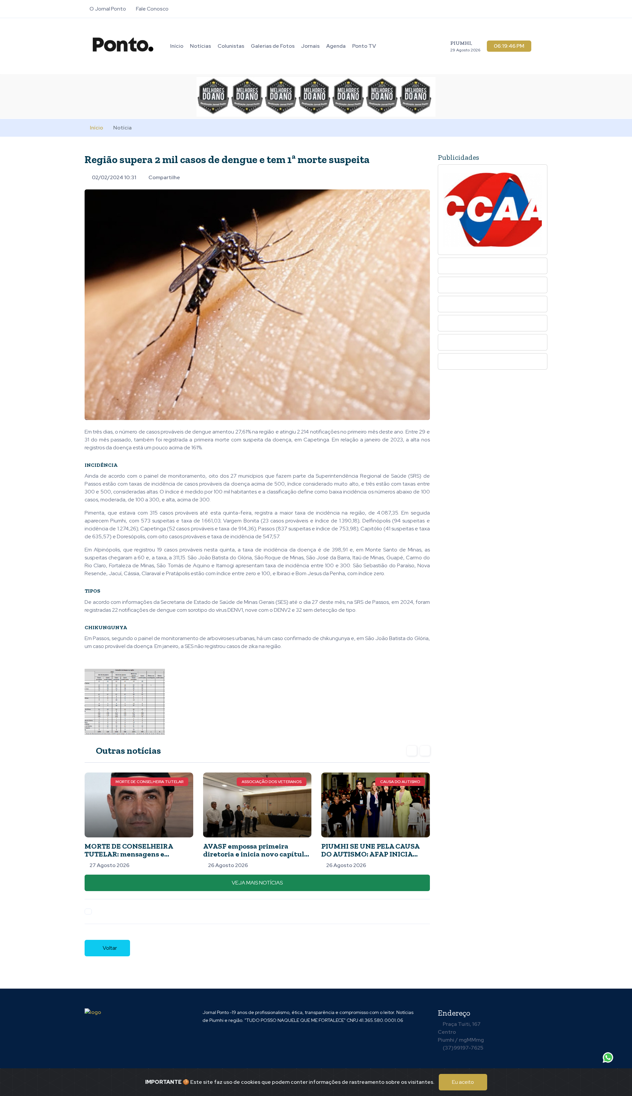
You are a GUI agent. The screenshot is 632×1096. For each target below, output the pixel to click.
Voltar (109, 947)
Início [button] (176, 45)
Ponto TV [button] (364, 45)
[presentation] (412, 751)
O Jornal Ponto (107, 8)
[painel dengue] (125, 701)
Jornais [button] (310, 45)
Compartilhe (164, 177)
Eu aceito (463, 1082)
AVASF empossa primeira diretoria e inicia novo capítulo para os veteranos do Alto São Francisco (255, 858)
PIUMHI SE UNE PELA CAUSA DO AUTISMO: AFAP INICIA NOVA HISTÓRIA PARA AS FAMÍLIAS (370, 858)
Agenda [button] (336, 45)
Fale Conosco (152, 8)
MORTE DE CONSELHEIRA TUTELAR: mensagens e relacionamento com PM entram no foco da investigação (138, 858)
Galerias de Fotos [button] (273, 45)
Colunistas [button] (231, 45)
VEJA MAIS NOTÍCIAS (257, 882)
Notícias (200, 45)
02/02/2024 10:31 (114, 177)
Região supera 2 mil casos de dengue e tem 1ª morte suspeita (227, 159)
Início (96, 127)
